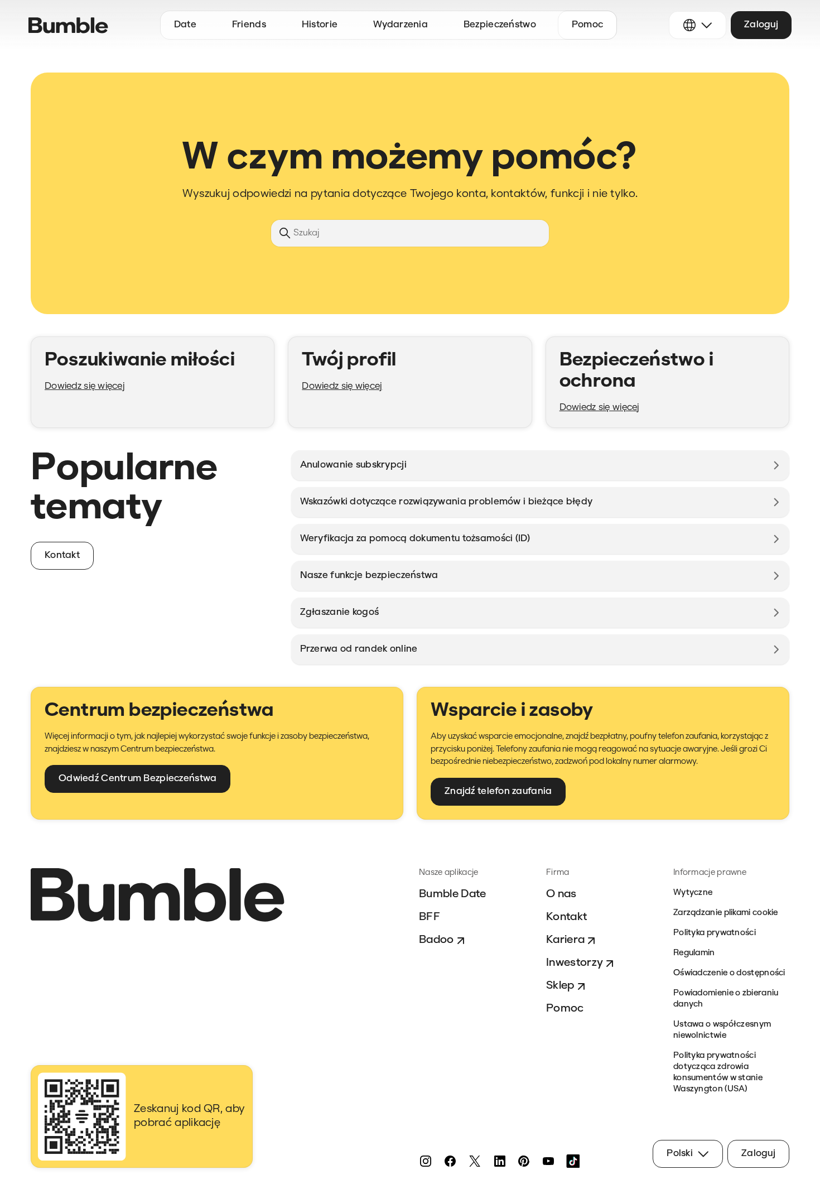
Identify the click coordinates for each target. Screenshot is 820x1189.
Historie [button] (319, 25)
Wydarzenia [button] (400, 25)
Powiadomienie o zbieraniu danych (726, 999)
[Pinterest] (523, 1161)
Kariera (565, 940)
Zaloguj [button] (761, 25)
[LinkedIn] (499, 1161)
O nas (561, 894)
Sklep (560, 985)
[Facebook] (450, 1161)
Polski (680, 1153)
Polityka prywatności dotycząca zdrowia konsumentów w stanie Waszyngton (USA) (718, 1073)
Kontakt (566, 917)
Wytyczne (692, 893)
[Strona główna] (68, 25)
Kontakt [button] (62, 555)
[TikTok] (573, 1161)
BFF (429, 917)
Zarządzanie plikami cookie (725, 913)
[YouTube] (548, 1161)
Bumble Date (452, 894)
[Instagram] (425, 1161)
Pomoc (565, 1008)
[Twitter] (474, 1161)
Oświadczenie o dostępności (729, 973)
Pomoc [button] (587, 25)
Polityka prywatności (714, 933)
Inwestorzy (574, 963)
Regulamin (694, 953)
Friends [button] (249, 25)
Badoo (436, 940)
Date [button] (185, 25)
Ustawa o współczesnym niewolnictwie (722, 1030)
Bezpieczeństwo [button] (500, 25)
